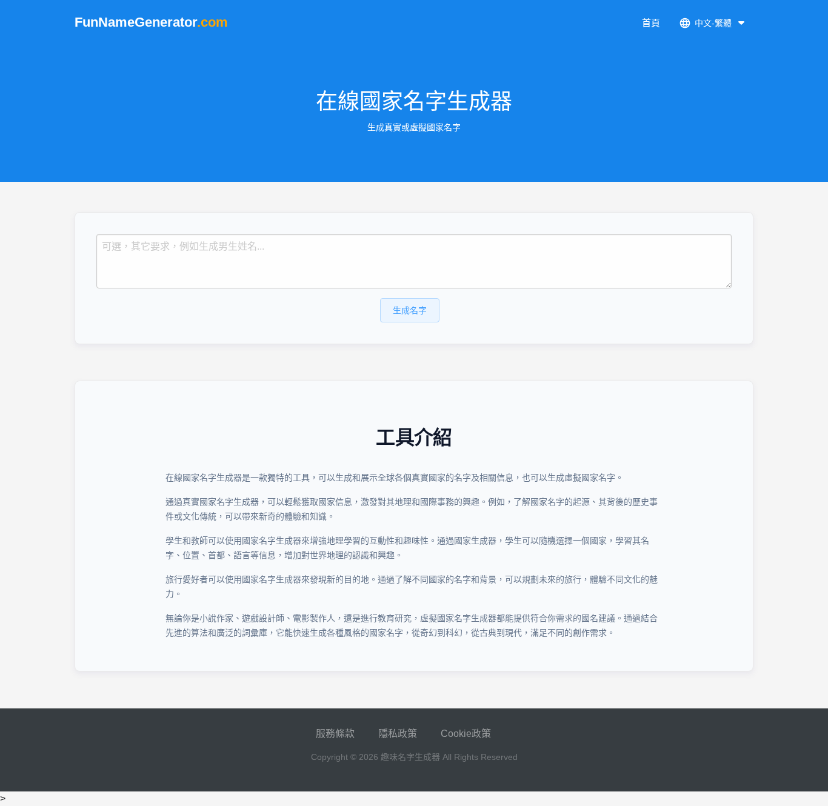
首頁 (651, 23)
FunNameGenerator (151, 22)
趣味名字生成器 (410, 757)
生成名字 (410, 310)
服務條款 (335, 733)
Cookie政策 (466, 733)
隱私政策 (397, 733)
